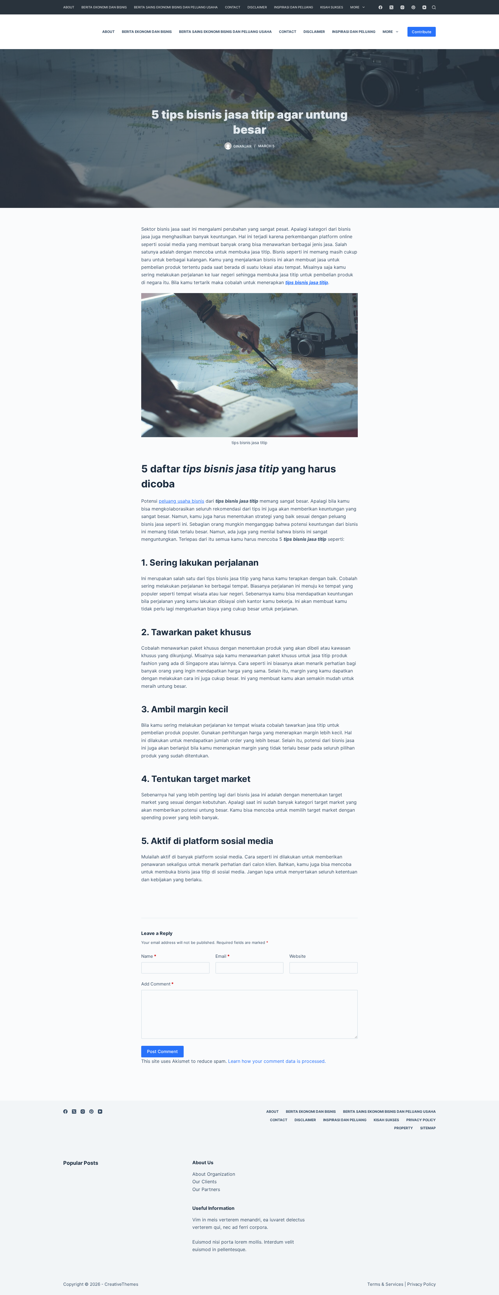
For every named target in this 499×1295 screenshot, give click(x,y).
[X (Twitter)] (391, 7)
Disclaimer (257, 7)
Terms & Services (385, 1284)
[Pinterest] (413, 7)
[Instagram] (402, 7)
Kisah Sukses (331, 7)
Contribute (421, 31)
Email (222, 956)
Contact (232, 7)
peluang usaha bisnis (181, 501)
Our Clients (204, 1181)
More (355, 7)
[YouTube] (424, 7)
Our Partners (206, 1189)
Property (403, 1128)
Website (297, 956)
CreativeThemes (121, 1284)
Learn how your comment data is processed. (277, 1061)
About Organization (213, 1174)
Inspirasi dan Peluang (293, 7)
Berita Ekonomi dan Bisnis (104, 7)
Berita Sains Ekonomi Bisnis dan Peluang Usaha (176, 7)
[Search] (434, 7)
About (68, 7)
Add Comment (157, 984)
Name (148, 956)
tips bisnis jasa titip (306, 282)
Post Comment (162, 1051)
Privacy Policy (421, 1120)
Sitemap (428, 1128)
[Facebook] (380, 7)
